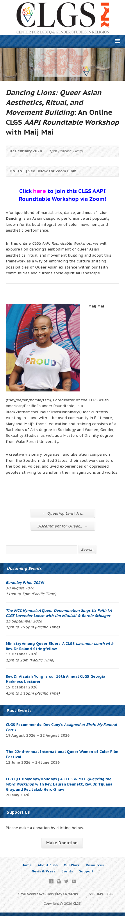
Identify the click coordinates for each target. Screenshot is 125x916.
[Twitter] (66, 881)
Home (27, 865)
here (39, 190)
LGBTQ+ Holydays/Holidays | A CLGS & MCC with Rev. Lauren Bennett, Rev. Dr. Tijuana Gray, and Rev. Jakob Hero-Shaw (59, 784)
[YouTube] (74, 881)
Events (67, 871)
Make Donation (62, 842)
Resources (95, 865)
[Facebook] (51, 881)
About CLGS (48, 865)
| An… (62, 513)
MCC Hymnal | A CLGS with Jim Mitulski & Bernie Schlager (58, 613)
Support (86, 871)
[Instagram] (59, 881)
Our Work (72, 865)
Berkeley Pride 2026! (25, 582)
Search (87, 549)
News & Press (43, 871)
